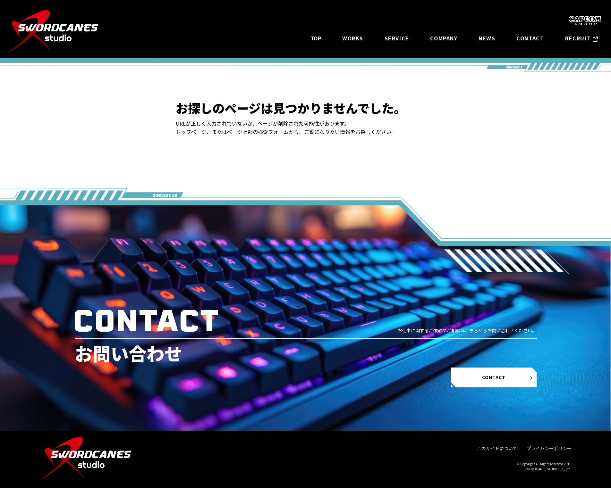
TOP (315, 38)
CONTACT (530, 38)
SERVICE (397, 38)
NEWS (487, 38)
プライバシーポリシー (549, 448)
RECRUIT (578, 38)
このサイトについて (497, 448)
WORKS (352, 38)
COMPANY (443, 38)
